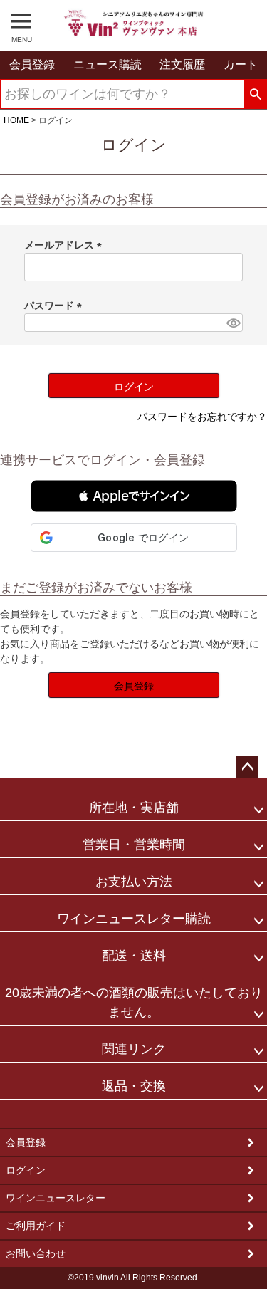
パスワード (55, 305)
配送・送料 (134, 956)
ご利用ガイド (36, 1225)
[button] (134, 496)
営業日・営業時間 (134, 844)
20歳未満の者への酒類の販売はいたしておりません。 (134, 1002)
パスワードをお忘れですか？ (202, 416)
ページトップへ (247, 767)
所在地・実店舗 (134, 807)
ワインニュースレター (55, 1198)
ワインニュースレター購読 (134, 919)
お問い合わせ (36, 1253)
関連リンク (134, 1049)
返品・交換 (134, 1086)
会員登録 (26, 1142)
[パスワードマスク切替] (232, 322)
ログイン (26, 1170)
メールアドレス (65, 245)
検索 (255, 95)
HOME (16, 120)
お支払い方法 (133, 882)
